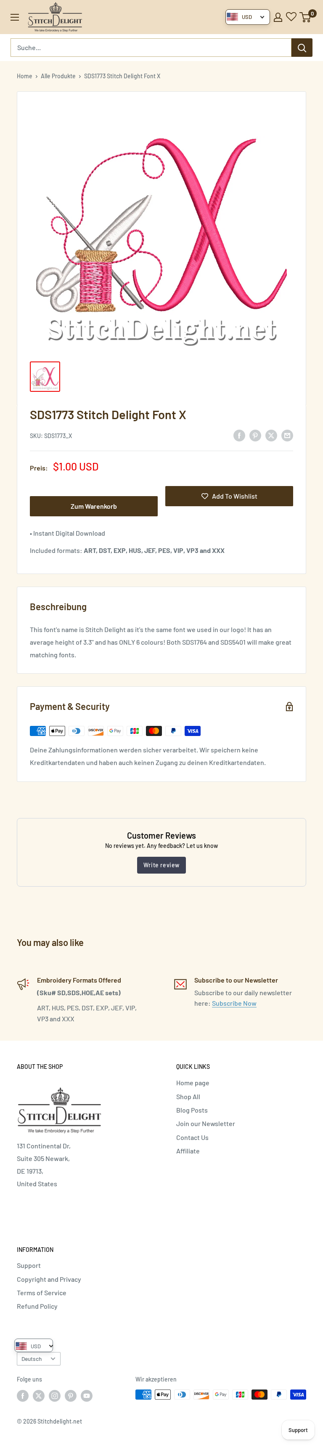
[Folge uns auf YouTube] (87, 1395)
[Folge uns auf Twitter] (39, 1395)
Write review (161, 865)
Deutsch (31, 1358)
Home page (192, 1083)
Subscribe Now (234, 1003)
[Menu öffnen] (15, 17)
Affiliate (188, 1151)
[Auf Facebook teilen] (239, 434)
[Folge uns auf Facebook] (23, 1395)
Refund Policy (37, 1306)
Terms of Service (41, 1293)
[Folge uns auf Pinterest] (71, 1395)
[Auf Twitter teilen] (271, 434)
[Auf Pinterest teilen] (255, 434)
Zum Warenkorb (94, 506)
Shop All (188, 1096)
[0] (305, 17)
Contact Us (192, 1137)
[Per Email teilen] (287, 434)
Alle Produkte (58, 76)
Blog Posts (192, 1110)
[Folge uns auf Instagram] (55, 1395)
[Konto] (278, 17)
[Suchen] (301, 47)
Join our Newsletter (205, 1123)
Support (29, 1265)
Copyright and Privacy (49, 1279)
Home (24, 76)
